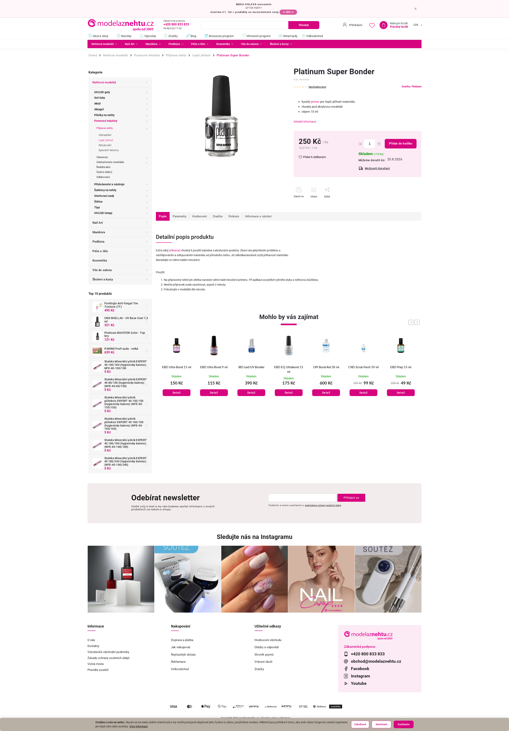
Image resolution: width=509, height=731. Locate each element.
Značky (259, 669)
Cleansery (102, 157)
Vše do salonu (102, 270)
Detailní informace (305, 121)
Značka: (412, 86)
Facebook (360, 668)
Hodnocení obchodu (267, 640)
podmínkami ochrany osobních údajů (323, 505)
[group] (176, 370)
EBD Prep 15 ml (363, 367)
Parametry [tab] (179, 216)
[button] (176, 388)
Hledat (304, 25)
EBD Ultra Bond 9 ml (176, 367)
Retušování (105, 145)
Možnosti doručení (377, 168)
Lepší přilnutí (106, 140)
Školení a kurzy (102, 279)
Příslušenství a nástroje (109, 184)
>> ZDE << (288, 12)
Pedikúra (98, 241)
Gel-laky (99, 97)
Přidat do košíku (400, 143)
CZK (416, 25)
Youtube (358, 683)
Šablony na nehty (105, 190)
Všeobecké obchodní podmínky (108, 652)
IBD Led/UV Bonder (214, 367)
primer (315, 101)
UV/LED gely (102, 92)
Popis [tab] (163, 216)
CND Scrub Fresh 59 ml (326, 367)
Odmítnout (360, 724)
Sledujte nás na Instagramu (254, 537)
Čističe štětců (104, 172)
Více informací (138, 726)
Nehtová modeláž (104, 82)
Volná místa (95, 664)
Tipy (97, 207)
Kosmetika (99, 260)
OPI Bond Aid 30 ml (289, 367)
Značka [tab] (217, 216)
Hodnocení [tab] (199, 216)
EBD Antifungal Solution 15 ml (401, 369)
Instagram (360, 676)
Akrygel (99, 109)
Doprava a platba (182, 640)
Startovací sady (104, 195)
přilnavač (175, 250)
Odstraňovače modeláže (110, 162)
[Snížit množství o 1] (360, 144)
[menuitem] (104, 44)
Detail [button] (177, 392)
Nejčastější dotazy (183, 654)
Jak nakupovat (180, 647)
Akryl (97, 103)
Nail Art (97, 222)
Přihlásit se (351, 497)
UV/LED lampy (103, 213)
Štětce (98, 201)
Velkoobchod (180, 669)
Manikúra (98, 232)
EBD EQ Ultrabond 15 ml (251, 369)
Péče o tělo (100, 251)
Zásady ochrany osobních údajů (108, 658)
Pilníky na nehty (104, 115)
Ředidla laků (103, 167)
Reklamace (178, 662)
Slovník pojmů (263, 654)
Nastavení (381, 724)
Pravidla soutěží (98, 670)
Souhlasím (404, 724)
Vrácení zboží (263, 662)
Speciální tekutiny (109, 150)
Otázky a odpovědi (266, 647)
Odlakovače (103, 177)
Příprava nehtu (104, 128)
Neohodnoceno (317, 87)
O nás (91, 640)
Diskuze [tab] (233, 216)
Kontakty (93, 646)
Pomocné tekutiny (106, 120)
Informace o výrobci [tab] (258, 216)
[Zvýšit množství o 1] (379, 144)
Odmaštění (105, 135)
